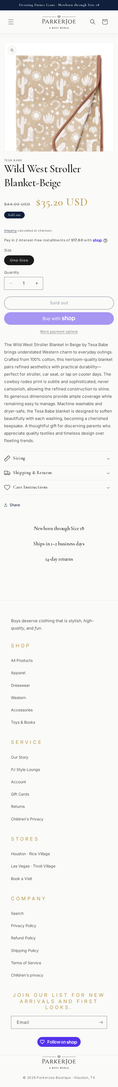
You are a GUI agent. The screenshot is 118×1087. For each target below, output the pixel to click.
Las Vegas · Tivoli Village (33, 866)
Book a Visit (21, 878)
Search (17, 913)
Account (18, 781)
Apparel (18, 672)
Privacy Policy (23, 925)
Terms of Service (26, 962)
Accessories (22, 710)
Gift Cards (20, 794)
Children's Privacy (27, 819)
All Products (22, 660)
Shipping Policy (25, 950)
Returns (18, 806)
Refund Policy (23, 938)
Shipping (10, 230)
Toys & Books (23, 722)
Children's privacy (27, 975)
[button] (11, 22)
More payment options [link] (59, 331)
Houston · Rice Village (30, 853)
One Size (22, 261)
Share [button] (15, 504)
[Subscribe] (101, 1022)
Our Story (19, 757)
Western (18, 697)
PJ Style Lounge (25, 769)
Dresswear (20, 685)
